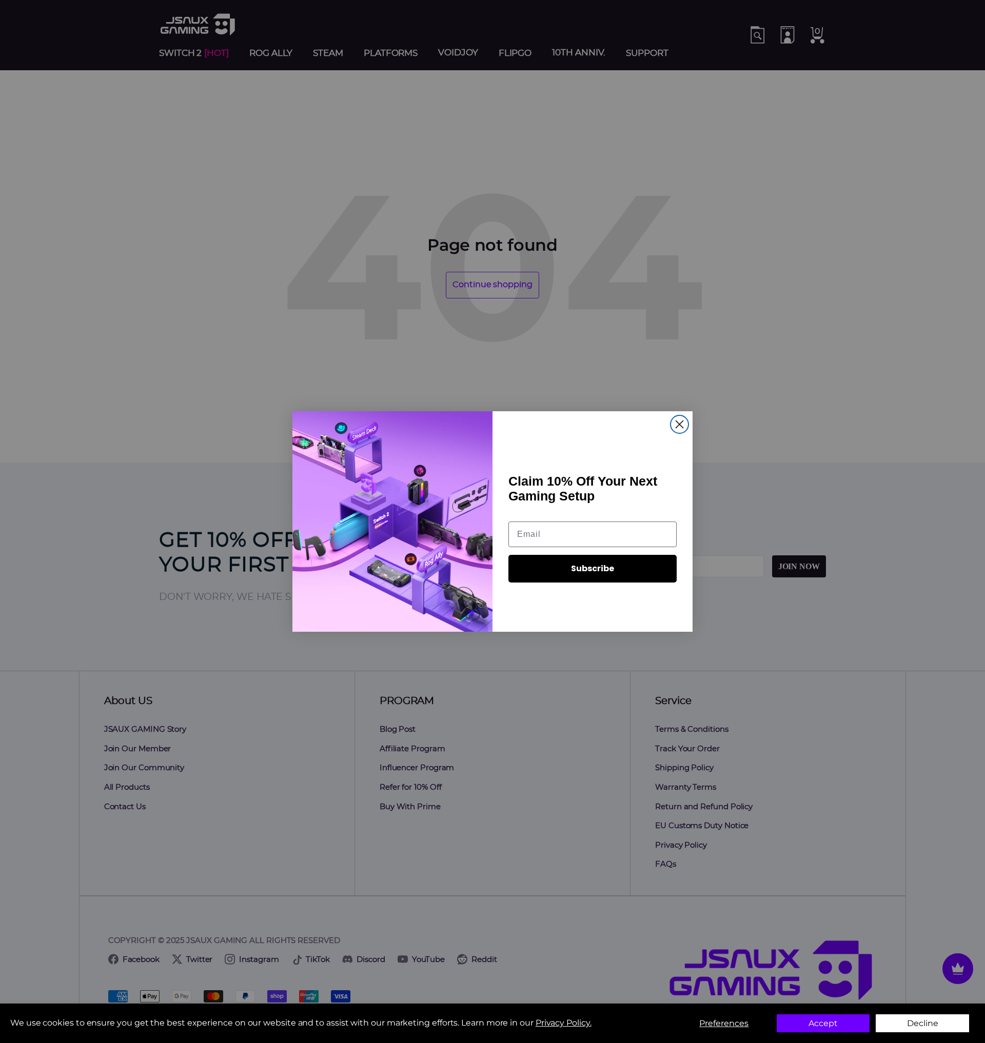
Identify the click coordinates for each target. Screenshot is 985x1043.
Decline (922, 1023)
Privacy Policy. (564, 1023)
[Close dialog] (679, 424)
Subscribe (592, 568)
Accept (823, 1023)
